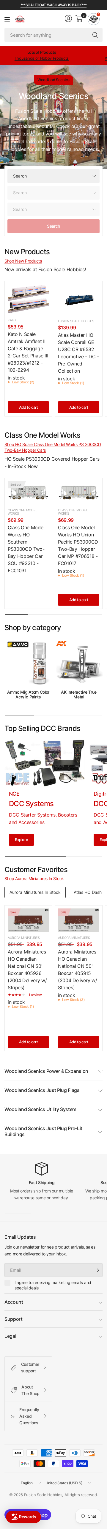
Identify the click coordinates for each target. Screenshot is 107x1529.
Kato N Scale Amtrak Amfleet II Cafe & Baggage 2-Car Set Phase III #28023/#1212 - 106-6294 (28, 352)
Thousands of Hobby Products (42, 58)
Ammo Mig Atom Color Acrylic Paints (28, 695)
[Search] (95, 35)
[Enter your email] (97, 1270)
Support (13, 1319)
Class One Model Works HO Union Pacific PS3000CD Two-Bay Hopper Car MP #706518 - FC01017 (78, 545)
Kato (12, 320)
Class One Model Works (22, 512)
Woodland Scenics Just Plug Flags (42, 1090)
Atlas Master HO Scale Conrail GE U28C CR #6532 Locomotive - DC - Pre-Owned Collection (78, 353)
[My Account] (68, 18)
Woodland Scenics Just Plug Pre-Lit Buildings (43, 1131)
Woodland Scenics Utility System (40, 1109)
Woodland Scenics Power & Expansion (46, 1071)
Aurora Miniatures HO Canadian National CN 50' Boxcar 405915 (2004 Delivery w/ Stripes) (77, 969)
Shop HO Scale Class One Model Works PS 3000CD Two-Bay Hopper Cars (52, 447)
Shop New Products (23, 260)
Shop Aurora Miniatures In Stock (34, 878)
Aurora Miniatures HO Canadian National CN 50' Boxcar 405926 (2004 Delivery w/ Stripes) (27, 969)
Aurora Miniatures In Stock (35, 892)
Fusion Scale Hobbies (76, 321)
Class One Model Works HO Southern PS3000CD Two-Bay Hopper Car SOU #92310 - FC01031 (26, 548)
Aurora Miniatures (24, 938)
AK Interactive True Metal (79, 695)
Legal (10, 1336)
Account (13, 1302)
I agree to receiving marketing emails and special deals (53, 1285)
